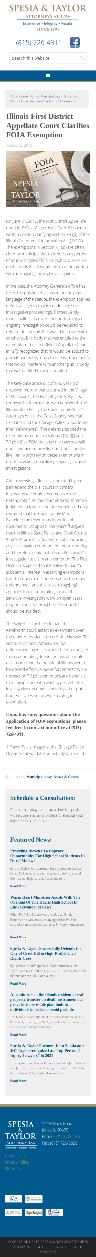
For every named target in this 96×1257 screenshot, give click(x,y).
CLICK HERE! (40, 820)
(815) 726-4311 (69, 1136)
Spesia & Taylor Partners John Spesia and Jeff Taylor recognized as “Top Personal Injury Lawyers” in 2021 (47, 1051)
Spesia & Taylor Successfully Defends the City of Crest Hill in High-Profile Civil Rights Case (45, 953)
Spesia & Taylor (48, 18)
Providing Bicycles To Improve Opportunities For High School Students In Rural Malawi (47, 856)
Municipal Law (39, 776)
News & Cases (66, 776)
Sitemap (12, 1169)
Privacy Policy (17, 1162)
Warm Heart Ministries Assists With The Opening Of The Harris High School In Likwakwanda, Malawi (45, 902)
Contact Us (15, 1155)
